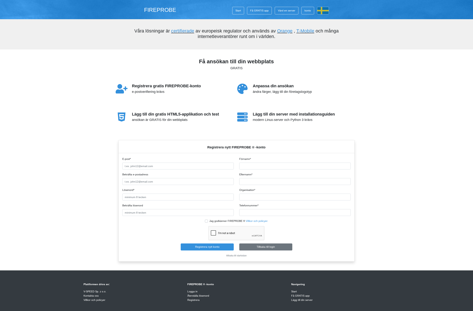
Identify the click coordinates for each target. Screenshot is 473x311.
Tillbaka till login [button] (266, 246)
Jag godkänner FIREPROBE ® (238, 220)
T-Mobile (305, 30)
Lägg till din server (302, 299)
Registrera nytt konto (207, 246)
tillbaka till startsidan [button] (236, 256)
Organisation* (247, 189)
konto (307, 10)
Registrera (193, 299)
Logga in (192, 291)
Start (238, 10)
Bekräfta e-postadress (135, 174)
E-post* (126, 158)
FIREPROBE (160, 10)
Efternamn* (245, 174)
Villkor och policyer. (257, 220)
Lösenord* (128, 189)
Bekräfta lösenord (132, 205)
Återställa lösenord (198, 295)
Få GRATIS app (259, 10)
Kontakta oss (91, 295)
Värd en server (286, 10)
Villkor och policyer (94, 299)
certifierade (182, 30)
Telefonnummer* (248, 205)
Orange (284, 30)
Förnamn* (245, 158)
